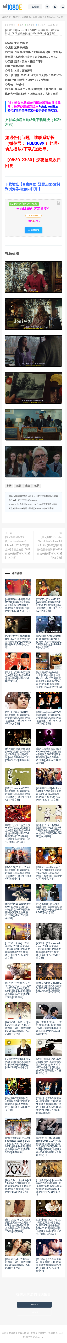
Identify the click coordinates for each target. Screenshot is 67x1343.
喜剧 (18, 486)
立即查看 (34, 1305)
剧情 (9, 486)
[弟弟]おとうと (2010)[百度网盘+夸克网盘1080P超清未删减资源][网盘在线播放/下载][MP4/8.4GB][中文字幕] (49, 831)
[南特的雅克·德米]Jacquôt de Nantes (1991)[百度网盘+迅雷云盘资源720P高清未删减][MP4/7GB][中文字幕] (49, 642)
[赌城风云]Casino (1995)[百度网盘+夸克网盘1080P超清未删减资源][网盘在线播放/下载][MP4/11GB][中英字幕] (48, 718)
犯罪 (36, 486)
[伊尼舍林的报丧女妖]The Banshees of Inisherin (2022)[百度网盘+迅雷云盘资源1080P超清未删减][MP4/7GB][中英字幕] (17, 547)
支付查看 (34, 230)
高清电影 (26, 17)
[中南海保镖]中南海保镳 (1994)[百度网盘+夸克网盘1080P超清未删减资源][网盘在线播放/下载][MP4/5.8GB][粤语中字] (17, 605)
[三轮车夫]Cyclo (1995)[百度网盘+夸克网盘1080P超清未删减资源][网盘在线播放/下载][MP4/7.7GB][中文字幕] (49, 605)
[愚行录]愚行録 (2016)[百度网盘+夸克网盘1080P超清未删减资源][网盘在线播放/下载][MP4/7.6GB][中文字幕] (18, 718)
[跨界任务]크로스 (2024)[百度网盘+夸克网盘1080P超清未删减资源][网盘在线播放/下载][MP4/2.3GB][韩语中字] (18, 873)
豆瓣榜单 (30, 25)
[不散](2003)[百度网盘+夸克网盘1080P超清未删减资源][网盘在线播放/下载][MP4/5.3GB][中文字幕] (17, 1104)
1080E (16, 17)
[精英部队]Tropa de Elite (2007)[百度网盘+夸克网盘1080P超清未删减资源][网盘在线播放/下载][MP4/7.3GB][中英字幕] (17, 755)
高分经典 (41, 25)
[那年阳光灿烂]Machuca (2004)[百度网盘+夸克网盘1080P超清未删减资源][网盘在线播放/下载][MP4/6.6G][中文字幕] (48, 794)
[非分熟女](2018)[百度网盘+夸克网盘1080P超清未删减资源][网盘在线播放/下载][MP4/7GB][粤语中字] (48, 1265)
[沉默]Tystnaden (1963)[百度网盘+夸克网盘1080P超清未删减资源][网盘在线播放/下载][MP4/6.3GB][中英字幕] (18, 794)
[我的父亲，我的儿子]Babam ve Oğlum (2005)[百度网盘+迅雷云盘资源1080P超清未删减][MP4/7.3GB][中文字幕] (18, 1028)
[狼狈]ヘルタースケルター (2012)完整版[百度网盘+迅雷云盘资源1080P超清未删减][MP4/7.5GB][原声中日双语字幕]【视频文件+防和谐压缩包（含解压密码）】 (17, 833)
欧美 (35, 17)
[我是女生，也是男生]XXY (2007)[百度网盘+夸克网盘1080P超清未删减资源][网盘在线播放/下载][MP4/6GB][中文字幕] (18, 1186)
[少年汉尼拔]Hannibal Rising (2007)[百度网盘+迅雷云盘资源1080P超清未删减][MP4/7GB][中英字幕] (18, 642)
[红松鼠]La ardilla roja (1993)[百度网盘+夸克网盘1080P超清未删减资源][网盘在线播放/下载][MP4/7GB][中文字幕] (49, 873)
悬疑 (27, 486)
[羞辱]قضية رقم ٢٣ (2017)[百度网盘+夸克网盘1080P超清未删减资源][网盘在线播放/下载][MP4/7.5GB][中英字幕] (18, 1225)
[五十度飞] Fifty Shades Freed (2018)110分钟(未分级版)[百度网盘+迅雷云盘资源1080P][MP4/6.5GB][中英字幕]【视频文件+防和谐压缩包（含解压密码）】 (49, 1146)
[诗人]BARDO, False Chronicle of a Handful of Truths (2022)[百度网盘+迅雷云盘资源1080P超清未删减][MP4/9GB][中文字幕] (49, 547)
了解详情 (34, 1312)
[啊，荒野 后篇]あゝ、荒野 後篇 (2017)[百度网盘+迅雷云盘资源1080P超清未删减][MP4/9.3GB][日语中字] (49, 1028)
